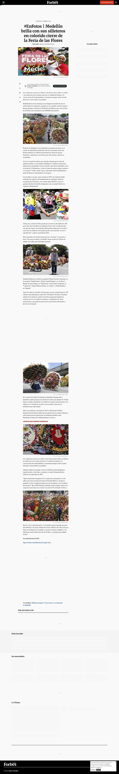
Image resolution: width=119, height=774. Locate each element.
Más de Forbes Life (26, 610)
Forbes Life (47, 21)
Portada (38, 21)
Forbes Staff (35, 44)
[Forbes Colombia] (52, 2)
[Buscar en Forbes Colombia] (116, 2)
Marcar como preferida (60, 86)
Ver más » (93, 769)
